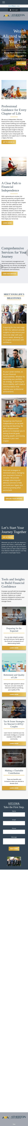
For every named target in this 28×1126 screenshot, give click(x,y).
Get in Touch (7, 537)
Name (14, 811)
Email (14, 820)
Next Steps (14, 849)
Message (14, 837)
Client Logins (15, 10)
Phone (14, 828)
